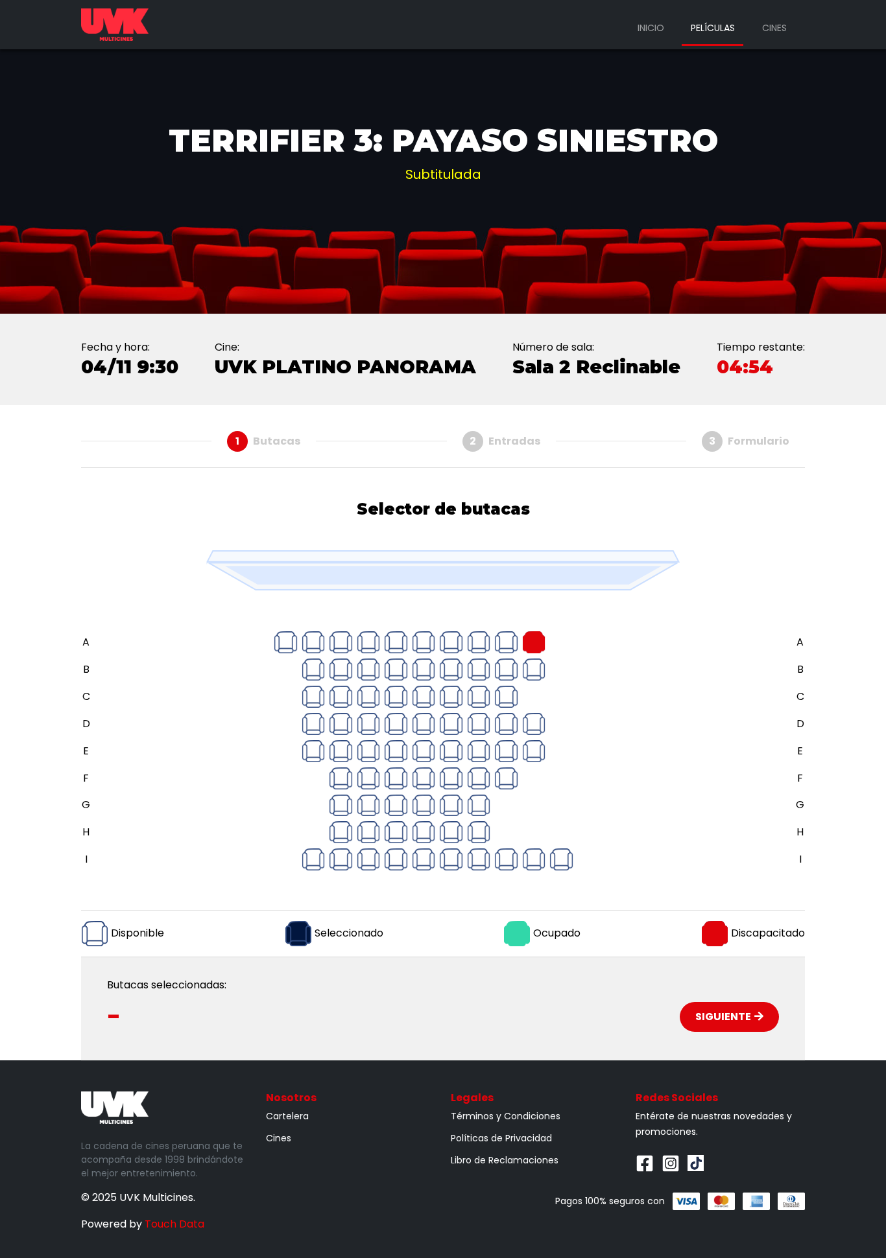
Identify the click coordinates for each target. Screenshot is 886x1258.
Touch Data (174, 1224)
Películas (713, 27)
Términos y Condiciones (505, 1116)
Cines (774, 27)
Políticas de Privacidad (501, 1138)
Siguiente (723, 1016)
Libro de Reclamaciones (504, 1160)
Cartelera (287, 1116)
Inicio (651, 27)
